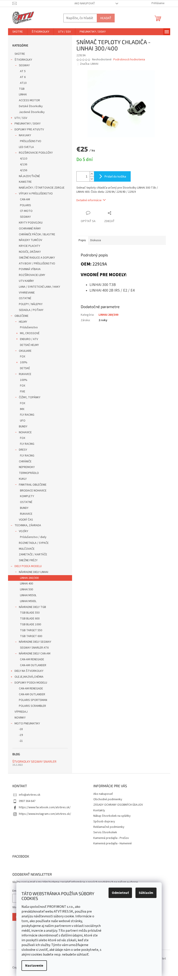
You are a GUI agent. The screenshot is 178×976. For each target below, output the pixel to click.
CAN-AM (25, 199)
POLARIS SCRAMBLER (32, 706)
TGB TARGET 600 (31, 636)
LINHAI (23, 94)
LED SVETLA (26, 147)
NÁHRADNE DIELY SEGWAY (35, 642)
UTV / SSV (21, 118)
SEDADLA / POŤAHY (31, 310)
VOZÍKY (23, 531)
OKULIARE (25, 351)
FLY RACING (27, 415)
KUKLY (23, 479)
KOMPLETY (27, 496)
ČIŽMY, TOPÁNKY (29, 397)
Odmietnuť (120, 892)
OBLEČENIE (21, 316)
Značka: (89, 64)
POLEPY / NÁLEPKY (31, 304)
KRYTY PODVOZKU (31, 223)
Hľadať (105, 18)
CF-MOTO (26, 211)
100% (23, 362)
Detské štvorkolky (31, 106)
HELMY (23, 322)
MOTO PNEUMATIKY (27, 723)
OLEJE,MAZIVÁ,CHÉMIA (29, 677)
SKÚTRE (20, 54)
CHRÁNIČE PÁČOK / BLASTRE (37, 234)
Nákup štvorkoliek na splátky (112, 816)
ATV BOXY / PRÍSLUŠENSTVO (37, 263)
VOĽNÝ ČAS (26, 520)
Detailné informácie (89, 200)
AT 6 (23, 77)
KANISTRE (25, 182)
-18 (21, 729)
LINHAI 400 (26, 583)
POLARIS (25, 205)
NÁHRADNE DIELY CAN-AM (34, 653)
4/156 (23, 170)
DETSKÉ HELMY (29, 345)
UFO (22, 420)
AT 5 (23, 71)
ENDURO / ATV (29, 339)
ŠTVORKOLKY (23, 60)
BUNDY (23, 426)
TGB (22, 89)
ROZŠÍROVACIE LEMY (32, 275)
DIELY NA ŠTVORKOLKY (29, 671)
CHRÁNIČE (25, 461)
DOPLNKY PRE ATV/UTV (29, 129)
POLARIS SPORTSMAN (33, 700)
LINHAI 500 (26, 589)
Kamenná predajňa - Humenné (112, 843)
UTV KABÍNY (26, 281)
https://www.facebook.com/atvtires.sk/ (45, 807)
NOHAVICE (25, 432)
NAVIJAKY (25, 135)
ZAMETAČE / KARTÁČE (33, 554)
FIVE (22, 391)
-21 (21, 741)
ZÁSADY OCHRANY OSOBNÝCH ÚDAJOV (118, 805)
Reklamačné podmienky (108, 827)
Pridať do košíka (115, 176)
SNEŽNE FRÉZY (28, 560)
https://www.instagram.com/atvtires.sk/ (45, 814)
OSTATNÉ (25, 298)
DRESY (23, 450)
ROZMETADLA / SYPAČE (34, 543)
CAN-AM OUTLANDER (33, 665)
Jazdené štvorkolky (32, 112)
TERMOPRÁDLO (29, 473)
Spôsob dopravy (104, 821)
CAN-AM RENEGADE (32, 659)
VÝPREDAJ (21, 712)
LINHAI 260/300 (29, 578)
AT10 (23, 83)
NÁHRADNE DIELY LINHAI (33, 572)
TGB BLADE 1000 (30, 624)
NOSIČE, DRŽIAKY (30, 252)
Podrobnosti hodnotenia (129, 60)
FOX (22, 356)
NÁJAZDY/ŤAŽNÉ (29, 176)
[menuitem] (17, 31)
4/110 (23, 158)
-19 (21, 735)
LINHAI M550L (28, 595)
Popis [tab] (82, 240)
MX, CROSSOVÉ (30, 333)
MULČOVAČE (27, 549)
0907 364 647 (27, 801)
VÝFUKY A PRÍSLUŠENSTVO (36, 193)
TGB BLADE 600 (30, 618)
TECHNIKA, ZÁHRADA (28, 525)
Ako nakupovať (84, 3)
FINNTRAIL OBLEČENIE (32, 485)
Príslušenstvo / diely (33, 537)
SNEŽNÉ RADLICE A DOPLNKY (37, 258)
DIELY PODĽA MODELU (28, 566)
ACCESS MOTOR (29, 100)
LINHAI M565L (28, 601)
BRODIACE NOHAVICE (33, 490)
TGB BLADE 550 (30, 613)
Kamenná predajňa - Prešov (111, 838)
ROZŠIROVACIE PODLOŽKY (36, 153)
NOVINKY (20, 717)
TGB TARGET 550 (31, 630)
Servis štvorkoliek (105, 832)
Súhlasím (146, 892)
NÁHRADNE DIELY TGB (32, 607)
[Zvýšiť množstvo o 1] (92, 173)
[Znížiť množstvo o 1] (92, 178)
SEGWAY (24, 65)
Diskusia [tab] (95, 240)
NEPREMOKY (27, 467)
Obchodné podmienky (107, 799)
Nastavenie (34, 965)
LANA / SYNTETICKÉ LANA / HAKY (39, 287)
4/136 (23, 164)
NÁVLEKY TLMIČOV (30, 240)
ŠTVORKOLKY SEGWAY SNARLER (34, 761)
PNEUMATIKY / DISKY (28, 123)
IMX (22, 409)
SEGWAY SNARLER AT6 (34, 648)
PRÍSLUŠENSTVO (30, 141)
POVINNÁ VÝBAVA (30, 269)
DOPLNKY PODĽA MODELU (31, 683)
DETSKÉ (25, 368)
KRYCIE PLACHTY (29, 246)
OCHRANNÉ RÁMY (30, 228)
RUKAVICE (25, 374)
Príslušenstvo (29, 327)
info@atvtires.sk (29, 795)
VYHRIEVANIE (27, 292)
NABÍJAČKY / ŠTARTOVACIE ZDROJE (41, 188)
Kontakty (99, 810)
